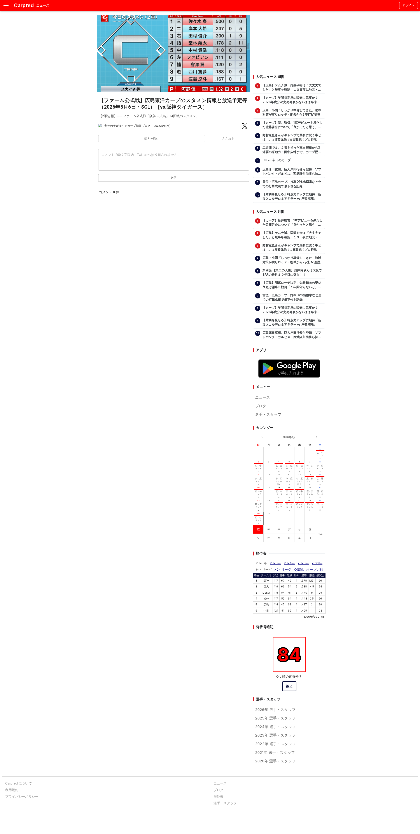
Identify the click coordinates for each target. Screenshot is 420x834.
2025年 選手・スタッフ (275, 718)
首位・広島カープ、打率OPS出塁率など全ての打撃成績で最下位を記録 (292, 184)
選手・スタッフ (268, 414)
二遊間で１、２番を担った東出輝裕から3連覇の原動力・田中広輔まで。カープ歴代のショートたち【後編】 (291, 150)
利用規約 (12, 790)
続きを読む (151, 138)
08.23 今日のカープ (276, 160)
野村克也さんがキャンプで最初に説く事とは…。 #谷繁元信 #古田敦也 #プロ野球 (291, 137)
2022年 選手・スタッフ (275, 744)
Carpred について (18, 783)
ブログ (260, 406)
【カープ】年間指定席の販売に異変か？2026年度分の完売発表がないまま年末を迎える (291, 100)
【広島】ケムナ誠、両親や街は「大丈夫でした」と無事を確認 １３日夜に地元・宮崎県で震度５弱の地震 (291, 87)
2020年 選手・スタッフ (275, 761)
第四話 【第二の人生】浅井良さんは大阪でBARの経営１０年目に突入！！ (292, 272)
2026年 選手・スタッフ (275, 709)
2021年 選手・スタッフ (275, 752)
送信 (174, 177)
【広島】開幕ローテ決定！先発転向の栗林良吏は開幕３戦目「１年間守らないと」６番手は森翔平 (291, 285)
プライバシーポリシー (21, 796)
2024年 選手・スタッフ (275, 727)
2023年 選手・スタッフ (275, 735)
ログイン (409, 5)
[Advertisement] (289, 42)
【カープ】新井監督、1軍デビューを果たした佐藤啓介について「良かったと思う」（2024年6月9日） (292, 125)
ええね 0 (227, 138)
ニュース (262, 397)
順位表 (218, 796)
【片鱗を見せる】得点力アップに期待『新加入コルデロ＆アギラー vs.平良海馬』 (291, 196)
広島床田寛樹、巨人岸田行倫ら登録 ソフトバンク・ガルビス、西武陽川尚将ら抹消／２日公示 (291, 172)
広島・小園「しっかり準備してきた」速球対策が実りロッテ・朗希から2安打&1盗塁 (291, 112)
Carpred (24, 5)
